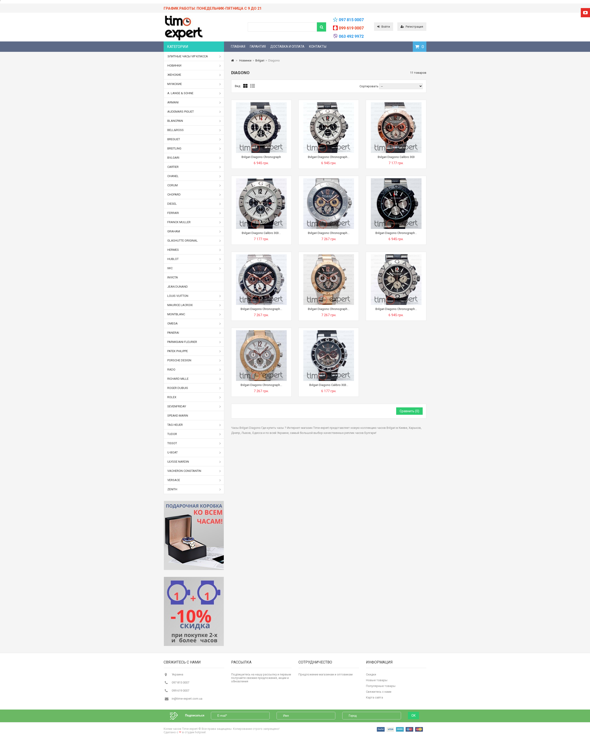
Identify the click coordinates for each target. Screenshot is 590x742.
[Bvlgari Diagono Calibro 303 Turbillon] (328, 332)
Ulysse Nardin (178, 461)
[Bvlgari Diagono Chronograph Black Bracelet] (261, 256)
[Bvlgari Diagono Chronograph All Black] (396, 180)
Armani (173, 102)
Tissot (172, 443)
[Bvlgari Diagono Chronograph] (261, 104)
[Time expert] (183, 40)
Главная (238, 46)
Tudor (172, 434)
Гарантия (258, 46)
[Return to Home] (232, 60)
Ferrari (173, 213)
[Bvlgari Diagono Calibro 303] (396, 104)
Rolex (171, 397)
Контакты (317, 46)
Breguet (173, 139)
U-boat (172, 452)
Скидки (371, 674)
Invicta (172, 277)
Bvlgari (173, 157)
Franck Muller (179, 222)
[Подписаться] (176, 715)
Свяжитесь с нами (378, 691)
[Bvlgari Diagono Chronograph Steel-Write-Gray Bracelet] (261, 332)
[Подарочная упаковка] (194, 535)
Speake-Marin (177, 415)
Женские (174, 74)
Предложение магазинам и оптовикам (325, 674)
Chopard (174, 194)
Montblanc (176, 314)
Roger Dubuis (177, 388)
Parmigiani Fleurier (182, 342)
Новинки (174, 65)
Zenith (172, 489)
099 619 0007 (351, 28)
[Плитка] (245, 86)
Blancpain (175, 121)
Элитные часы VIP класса (187, 56)
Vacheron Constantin (184, 471)
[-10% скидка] (194, 611)
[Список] (252, 86)
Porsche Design (179, 360)
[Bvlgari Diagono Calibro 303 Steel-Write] (261, 180)
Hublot (173, 259)
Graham (173, 231)
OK (413, 715)
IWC (170, 268)
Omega (172, 323)
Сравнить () (409, 411)
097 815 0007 (351, 19)
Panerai (173, 332)
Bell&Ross (175, 130)
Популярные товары (380, 686)
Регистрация (414, 26)
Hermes (173, 249)
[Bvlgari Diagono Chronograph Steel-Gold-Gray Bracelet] (328, 256)
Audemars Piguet (180, 111)
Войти (385, 26)
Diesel (172, 203)
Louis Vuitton (177, 296)
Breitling (174, 148)
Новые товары (376, 680)
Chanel (173, 176)
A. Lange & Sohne (180, 93)
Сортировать (369, 86)
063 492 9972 (351, 36)
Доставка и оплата (287, 46)
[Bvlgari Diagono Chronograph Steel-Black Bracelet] (328, 180)
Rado (171, 369)
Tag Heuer (175, 425)
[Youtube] (585, 12)
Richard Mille (178, 378)
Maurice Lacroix (180, 305)
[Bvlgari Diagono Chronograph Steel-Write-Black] (328, 104)
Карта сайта (374, 697)
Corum (172, 185)
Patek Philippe (177, 351)
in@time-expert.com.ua (187, 698)
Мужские (174, 84)
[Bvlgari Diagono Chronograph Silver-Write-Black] (396, 256)
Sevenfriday (176, 406)
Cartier (173, 167)
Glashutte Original (182, 240)
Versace (173, 480)
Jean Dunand (177, 286)
